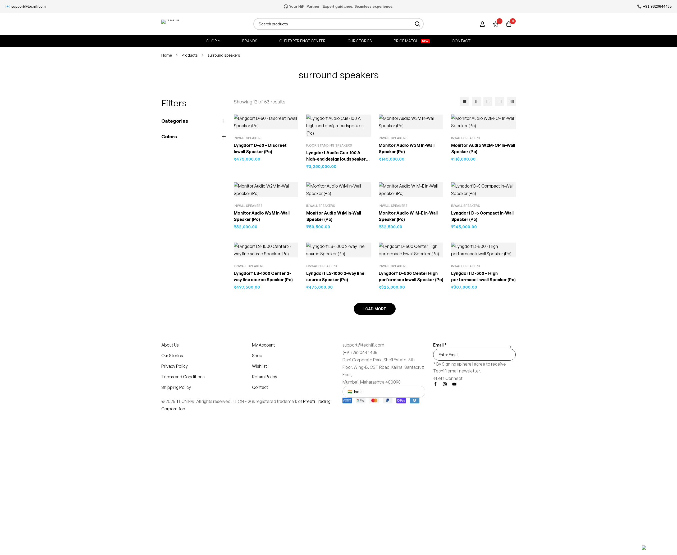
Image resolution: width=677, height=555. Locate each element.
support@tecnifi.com (28, 6)
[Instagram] (445, 384)
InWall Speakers (248, 138)
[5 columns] (511, 101)
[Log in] (482, 24)
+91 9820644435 (657, 6)
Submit (510, 347)
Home (166, 55)
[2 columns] (476, 101)
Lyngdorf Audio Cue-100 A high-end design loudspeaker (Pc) (336, 159)
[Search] (418, 24)
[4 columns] (499, 101)
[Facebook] (435, 384)
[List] (464, 101)
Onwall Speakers (249, 266)
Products (190, 55)
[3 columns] (487, 101)
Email (440, 345)
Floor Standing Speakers (329, 145)
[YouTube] (454, 384)
